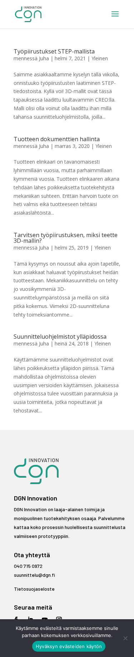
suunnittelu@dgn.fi (34, 575)
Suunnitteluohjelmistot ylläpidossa (60, 336)
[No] (125, 638)
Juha (44, 58)
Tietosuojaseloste (34, 589)
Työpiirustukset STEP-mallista (54, 51)
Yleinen (99, 58)
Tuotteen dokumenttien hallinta (57, 139)
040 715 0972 (28, 566)
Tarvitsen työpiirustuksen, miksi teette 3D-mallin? (66, 238)
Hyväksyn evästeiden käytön (69, 646)
